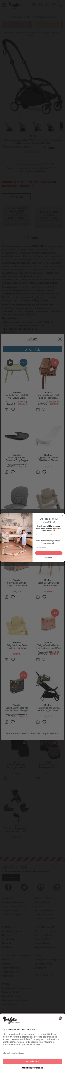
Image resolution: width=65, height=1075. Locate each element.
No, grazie (49, 557)
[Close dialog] (63, 515)
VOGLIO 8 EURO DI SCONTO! (48, 553)
